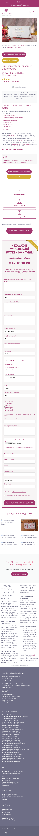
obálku (21, 140)
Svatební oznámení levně (9, 718)
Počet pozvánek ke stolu (11, 419)
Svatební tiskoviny (8, 809)
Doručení (7, 478)
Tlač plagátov (6, 702)
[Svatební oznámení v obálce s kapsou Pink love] (29, 525)
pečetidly (12, 135)
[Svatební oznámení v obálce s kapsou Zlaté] (9, 536)
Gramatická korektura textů (13, 295)
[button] (37, 12)
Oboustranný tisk (9, 328)
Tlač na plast (9, 374)
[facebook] (2, 833)
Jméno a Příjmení (9, 453)
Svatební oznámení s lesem (10, 752)
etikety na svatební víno (10, 120)
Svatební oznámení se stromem (11, 760)
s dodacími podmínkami (19, 492)
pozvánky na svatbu (9, 115)
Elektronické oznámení (11, 392)
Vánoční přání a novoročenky (11, 696)
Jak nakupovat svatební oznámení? (13, 771)
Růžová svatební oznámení (10, 738)
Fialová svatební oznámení (10, 727)
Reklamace (5, 785)
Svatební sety (6, 814)
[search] (30, 12)
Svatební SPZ (6, 812)
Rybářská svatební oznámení (11, 740)
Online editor (6, 780)
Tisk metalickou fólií (12, 367)
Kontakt (4, 799)
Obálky (6, 385)
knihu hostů (6, 129)
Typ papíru (7, 351)
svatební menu (7, 126)
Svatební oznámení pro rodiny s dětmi (13, 743)
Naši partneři (6, 798)
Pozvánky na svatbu (8, 811)
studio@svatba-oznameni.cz (21, 144)
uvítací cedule (7, 122)
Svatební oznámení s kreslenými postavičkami (16, 749)
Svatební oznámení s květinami (11, 751)
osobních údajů (26, 495)
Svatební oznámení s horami (10, 745)
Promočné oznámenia (9, 698)
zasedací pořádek (8, 124)
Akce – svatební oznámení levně (11, 775)
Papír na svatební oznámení (10, 784)
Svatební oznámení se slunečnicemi (13, 758)
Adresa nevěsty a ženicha (11, 302)
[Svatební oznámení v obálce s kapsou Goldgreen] (29, 536)
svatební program (8, 128)
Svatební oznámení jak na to (10, 782)
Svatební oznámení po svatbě (11, 715)
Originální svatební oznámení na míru (13, 722)
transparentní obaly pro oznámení (13, 117)
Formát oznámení (10, 336)
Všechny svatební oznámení (12, 149)
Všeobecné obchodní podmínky (11, 773)
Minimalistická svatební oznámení (12, 729)
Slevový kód (7, 484)
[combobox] (19, 297)
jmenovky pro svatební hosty (11, 119)
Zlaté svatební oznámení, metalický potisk (15, 716)
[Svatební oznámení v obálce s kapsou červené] (9, 524)
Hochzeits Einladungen (9, 820)
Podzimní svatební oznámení (11, 733)
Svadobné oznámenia (8, 818)
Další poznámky (8, 315)
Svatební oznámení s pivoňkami (12, 756)
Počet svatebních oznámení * (12, 343)
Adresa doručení (8, 471)
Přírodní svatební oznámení (10, 734)
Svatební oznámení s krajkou (11, 747)
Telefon (6, 465)
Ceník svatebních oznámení (10, 778)
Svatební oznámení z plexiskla (11, 761)
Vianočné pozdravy (8, 694)
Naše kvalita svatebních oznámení (12, 796)
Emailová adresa (9, 459)
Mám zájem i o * (8, 401)
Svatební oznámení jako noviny (11, 742)
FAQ (3, 776)
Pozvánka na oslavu (8, 700)
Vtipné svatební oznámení (10, 720)
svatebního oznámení (18, 45)
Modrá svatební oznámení (10, 731)
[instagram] (6, 833)
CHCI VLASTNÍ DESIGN (19, 574)
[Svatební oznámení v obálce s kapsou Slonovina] (29, 543)
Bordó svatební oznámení (10, 724)
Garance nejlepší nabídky (9, 794)
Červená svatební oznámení (10, 725)
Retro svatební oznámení (9, 736)
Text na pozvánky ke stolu (11, 426)
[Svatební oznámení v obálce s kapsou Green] (9, 543)
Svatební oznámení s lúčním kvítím (12, 754)
